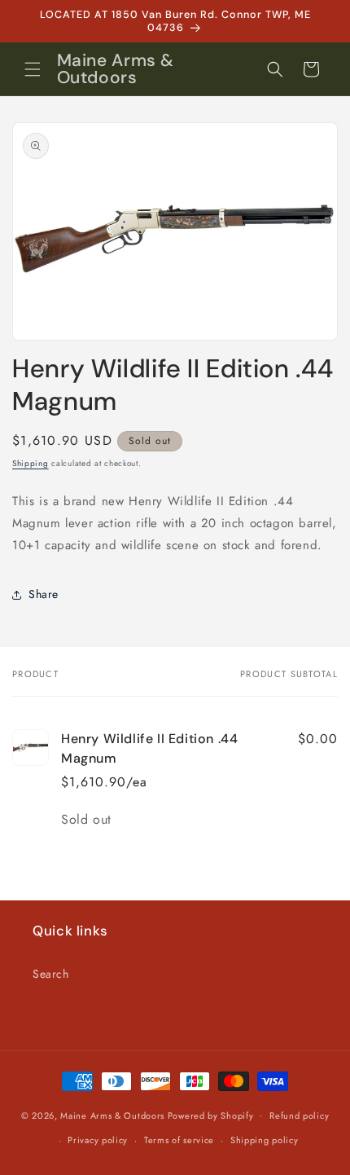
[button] (32, 69)
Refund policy (299, 1115)
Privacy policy (98, 1139)
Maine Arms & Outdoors (112, 1114)
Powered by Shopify (211, 1114)
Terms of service (179, 1139)
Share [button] (43, 594)
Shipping (30, 463)
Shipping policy (264, 1139)
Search (51, 974)
